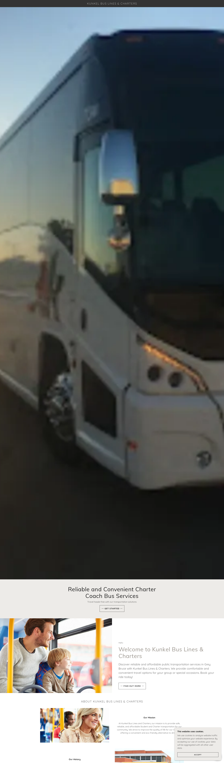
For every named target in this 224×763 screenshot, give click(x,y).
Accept (198, 755)
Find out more (132, 686)
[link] (112, 3)
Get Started (112, 608)
